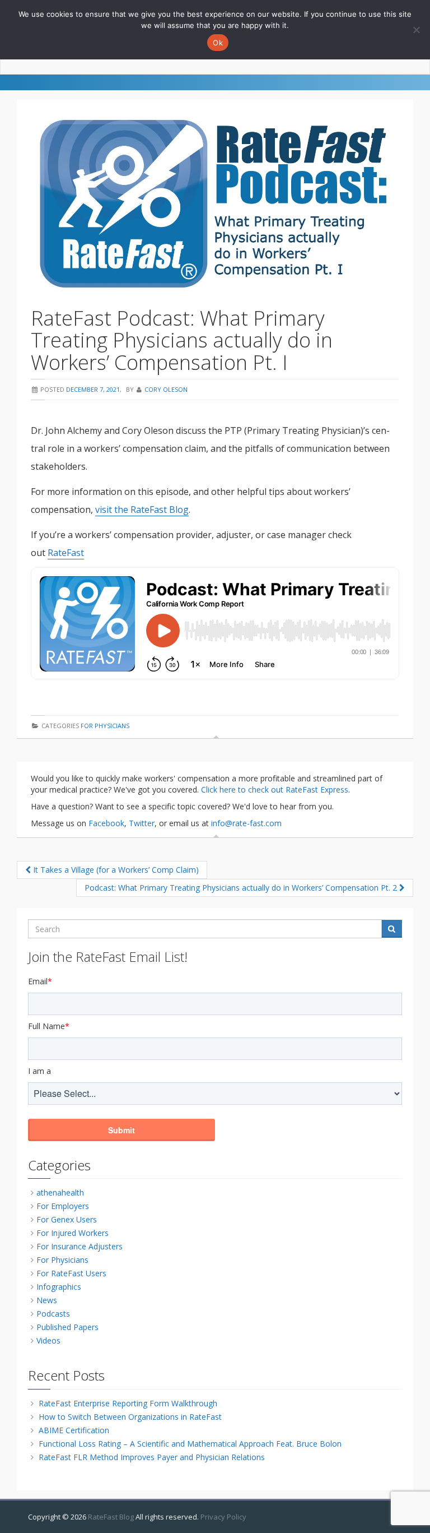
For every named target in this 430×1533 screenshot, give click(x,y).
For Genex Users (66, 1219)
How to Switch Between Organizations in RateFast (130, 1416)
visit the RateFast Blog (142, 509)
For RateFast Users (71, 1273)
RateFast (66, 552)
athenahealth (60, 1192)
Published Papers (67, 1327)
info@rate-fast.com (246, 823)
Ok (218, 42)
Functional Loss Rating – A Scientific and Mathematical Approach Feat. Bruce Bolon (190, 1443)
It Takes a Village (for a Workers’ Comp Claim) (115, 869)
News (46, 1300)
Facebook (106, 823)
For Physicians (105, 725)
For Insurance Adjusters (79, 1246)
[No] (416, 29)
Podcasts (53, 1313)
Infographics (58, 1286)
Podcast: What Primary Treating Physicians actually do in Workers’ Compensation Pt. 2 (242, 887)
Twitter (142, 823)
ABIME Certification (74, 1430)
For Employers (62, 1206)
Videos (48, 1340)
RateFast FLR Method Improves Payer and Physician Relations (152, 1457)
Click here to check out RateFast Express (274, 789)
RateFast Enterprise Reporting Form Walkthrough (128, 1403)
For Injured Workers (72, 1233)
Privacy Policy (223, 1517)
